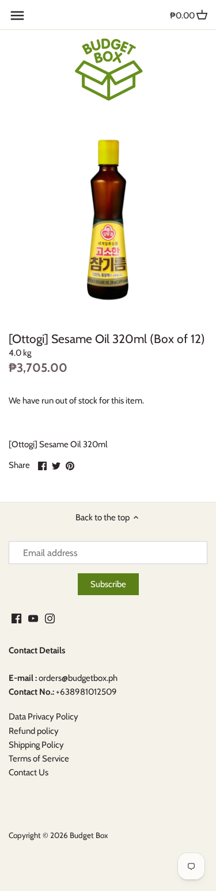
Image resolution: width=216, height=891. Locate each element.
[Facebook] (16, 618)
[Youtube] (33, 618)
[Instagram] (50, 618)
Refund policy (34, 731)
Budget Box (89, 835)
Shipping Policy (36, 745)
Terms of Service (39, 758)
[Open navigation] (17, 15)
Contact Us (28, 772)
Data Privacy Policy (43, 716)
